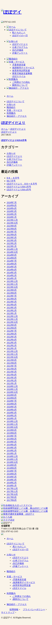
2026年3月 (12, 211)
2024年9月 (12, 255)
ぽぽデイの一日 (20, 35)
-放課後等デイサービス (23, 582)
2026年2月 (12, 214)
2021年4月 (12, 374)
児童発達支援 (19, 65)
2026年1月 (12, 217)
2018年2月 (12, 482)
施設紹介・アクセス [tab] (17, 116)
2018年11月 (12, 459)
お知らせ (11, 153)
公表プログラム (20, 47)
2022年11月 (12, 319)
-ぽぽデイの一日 (20, 549)
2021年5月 (12, 372)
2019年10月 (12, 427)
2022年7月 (12, 331)
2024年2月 (12, 275)
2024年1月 (12, 278)
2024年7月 (12, 261)
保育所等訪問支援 (21, 70)
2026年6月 (12, 205)
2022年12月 (12, 316)
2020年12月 (12, 386)
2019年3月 (12, 447)
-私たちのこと (19, 546)
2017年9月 (12, 497)
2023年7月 (12, 296)
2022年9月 (12, 325)
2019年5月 (12, 442)
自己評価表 (17, 50)
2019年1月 (12, 453)
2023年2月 (12, 310)
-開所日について (20, 599)
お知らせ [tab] (11, 104)
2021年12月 (12, 351)
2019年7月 (12, 436)
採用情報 (13, 609)
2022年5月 (12, 337)
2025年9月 (12, 226)
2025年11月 (12, 220)
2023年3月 (12, 307)
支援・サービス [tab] (14, 110)
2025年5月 (12, 237)
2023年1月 (12, 313)
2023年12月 (12, 281)
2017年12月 (12, 488)
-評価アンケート (20, 566)
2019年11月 (12, 424)
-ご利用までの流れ (21, 596)
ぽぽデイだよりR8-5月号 (19, 186)
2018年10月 (12, 462)
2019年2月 (12, 450)
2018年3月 (12, 480)
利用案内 (11, 593)
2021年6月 (12, 369)
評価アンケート (20, 53)
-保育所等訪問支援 (21, 585)
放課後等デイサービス (23, 67)
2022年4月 (12, 339)
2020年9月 (12, 395)
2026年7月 (12, 202)
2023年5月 (12, 302)
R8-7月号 (11, 181)
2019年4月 (12, 445)
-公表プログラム (20, 560)
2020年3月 (12, 412)
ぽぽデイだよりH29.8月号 (14, 140)
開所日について (20, 85)
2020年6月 (12, 404)
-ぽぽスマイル (19, 588)
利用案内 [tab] (11, 113)
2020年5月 (12, 407)
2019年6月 (12, 439)
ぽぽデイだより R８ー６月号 (22, 184)
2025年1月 (12, 246)
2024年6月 (12, 264)
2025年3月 (12, 240)
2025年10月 (12, 223)
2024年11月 (12, 249)
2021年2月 (12, 380)
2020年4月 (12, 410)
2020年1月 (12, 418)
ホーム (4, 129)
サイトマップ (7, 612)
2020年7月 (12, 401)
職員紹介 (11, 571)
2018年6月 (12, 474)
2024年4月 (12, 269)
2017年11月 (12, 491)
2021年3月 (12, 377)
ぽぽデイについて (15, 543)
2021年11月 (12, 354)
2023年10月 (12, 287)
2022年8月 (12, 328)
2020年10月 (12, 392)
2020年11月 (12, 389)
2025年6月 (12, 234)
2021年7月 (12, 366)
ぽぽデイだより (20, 44)
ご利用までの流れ (21, 82)
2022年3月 (12, 342)
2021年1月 (12, 383)
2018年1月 (12, 485)
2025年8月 (12, 229)
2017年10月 (12, 494)
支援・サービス (14, 576)
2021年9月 (12, 360)
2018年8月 (12, 468)
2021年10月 (12, 357)
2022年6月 (12, 334)
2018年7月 (12, 471)
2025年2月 (12, 243)
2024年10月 (12, 252)
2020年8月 (12, 398)
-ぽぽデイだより (20, 557)
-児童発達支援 (19, 579)
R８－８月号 (13, 178)
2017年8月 (12, 500)
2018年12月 (12, 456)
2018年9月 (12, 465)
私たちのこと (19, 32)
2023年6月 (12, 299)
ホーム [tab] (10, 96)
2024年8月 (12, 258)
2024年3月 (12, 272)
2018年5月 (12, 477)
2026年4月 (12, 208)
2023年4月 (12, 304)
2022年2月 (12, 345)
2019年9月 (12, 430)
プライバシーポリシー (34, 609)
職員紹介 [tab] (11, 107)
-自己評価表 (18, 563)
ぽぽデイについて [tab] (15, 101)
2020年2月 (12, 415)
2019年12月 (12, 421)
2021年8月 (12, 363)
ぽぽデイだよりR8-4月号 (19, 189)
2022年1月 (12, 348)
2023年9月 (12, 290)
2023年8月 (12, 293)
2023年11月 (12, 284)
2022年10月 (12, 322)
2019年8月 (12, 433)
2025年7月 (12, 232)
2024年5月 (12, 267)
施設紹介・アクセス (17, 604)
